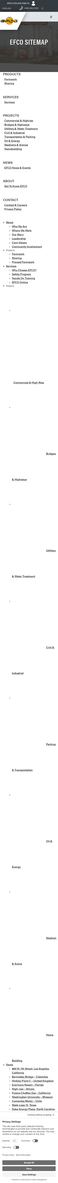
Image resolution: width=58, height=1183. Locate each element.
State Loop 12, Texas (24, 1105)
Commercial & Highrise (18, 120)
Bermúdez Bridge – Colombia (30, 1077)
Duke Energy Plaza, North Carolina (33, 1109)
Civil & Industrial (14, 132)
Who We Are (19, 226)
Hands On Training (23, 278)
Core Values (19, 242)
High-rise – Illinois (23, 1089)
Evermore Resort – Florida (28, 1085)
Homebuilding (13, 149)
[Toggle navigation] (52, 17)
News (9, 1064)
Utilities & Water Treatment (21, 128)
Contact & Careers (15, 205)
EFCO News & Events (17, 167)
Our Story (18, 234)
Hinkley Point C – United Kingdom (33, 1081)
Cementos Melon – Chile (27, 1101)
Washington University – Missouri (32, 1097)
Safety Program (21, 274)
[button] (9, 8)
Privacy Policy (12, 209)
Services (9, 102)
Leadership (19, 238)
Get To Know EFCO (15, 186)
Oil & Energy (12, 141)
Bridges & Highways (16, 124)
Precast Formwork (23, 262)
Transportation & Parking (19, 136)
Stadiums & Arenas (16, 145)
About (9, 222)
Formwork (10, 79)
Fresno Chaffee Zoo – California (31, 1093)
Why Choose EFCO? (24, 270)
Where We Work (22, 230)
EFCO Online (20, 282)
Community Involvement (27, 246)
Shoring (9, 83)
